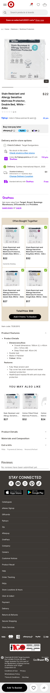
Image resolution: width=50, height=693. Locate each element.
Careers (5, 552)
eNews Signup (8, 508)
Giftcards (6, 514)
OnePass (6, 539)
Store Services (8, 627)
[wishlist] (38, 4)
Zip (3, 527)
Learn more (7, 208)
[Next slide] (47, 59)
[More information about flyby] (35, 118)
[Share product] (44, 688)
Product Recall (8, 564)
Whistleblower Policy (12, 674)
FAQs (4, 583)
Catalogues (7, 502)
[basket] (45, 4)
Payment (6, 602)
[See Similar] (17, 394)
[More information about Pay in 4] (28, 131)
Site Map (25, 677)
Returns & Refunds (10, 615)
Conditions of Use (11, 671)
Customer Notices (9, 558)
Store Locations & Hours (12, 590)
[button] (14, 688)
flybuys (5, 521)
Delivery (5, 608)
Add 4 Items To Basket (25, 316)
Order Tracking (8, 577)
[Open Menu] (5, 5)
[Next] (45, 404)
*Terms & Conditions (12, 677)
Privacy (23, 671)
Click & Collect (8, 596)
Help (4, 571)
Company (6, 546)
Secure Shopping (9, 621)
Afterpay (5, 533)
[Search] (5, 12)
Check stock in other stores (22, 153)
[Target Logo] (11, 4)
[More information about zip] (39, 131)
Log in (18, 208)
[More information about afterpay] (14, 131)
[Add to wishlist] (33, 688)
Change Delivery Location (21, 176)
